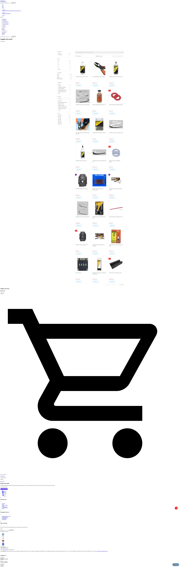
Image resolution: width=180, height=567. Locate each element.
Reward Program (4, 507)
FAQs (10, 13)
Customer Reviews (5, 505)
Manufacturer (60, 82)
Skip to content (2, 0)
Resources (4, 32)
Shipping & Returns (5, 517)
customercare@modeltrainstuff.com (12, 10)
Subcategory (59, 72)
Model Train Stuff (5, 549)
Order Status (4, 518)
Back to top (2, 481)
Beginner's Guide (4, 13)
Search (1, 36)
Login (4, 33)
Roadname (59, 96)
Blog (8, 13)
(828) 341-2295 (4, 10)
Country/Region (2, 546)
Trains (4, 25)
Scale (59, 58)
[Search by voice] (15, 36)
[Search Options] (123, 52)
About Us (3, 503)
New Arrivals (4, 20)
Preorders (4, 19)
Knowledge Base (4, 506)
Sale (3, 28)
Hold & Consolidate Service (6, 516)
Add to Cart (79, 85)
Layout (4, 26)
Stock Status (59, 51)
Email (1, 528)
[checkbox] (64, 53)
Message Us (19, 10)
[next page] (123, 285)
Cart (3, 34)
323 (120, 284)
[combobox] (7, 3)
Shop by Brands (5, 22)
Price (58, 113)
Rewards (3, 29)
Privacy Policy (4, 519)
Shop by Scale (5, 21)
